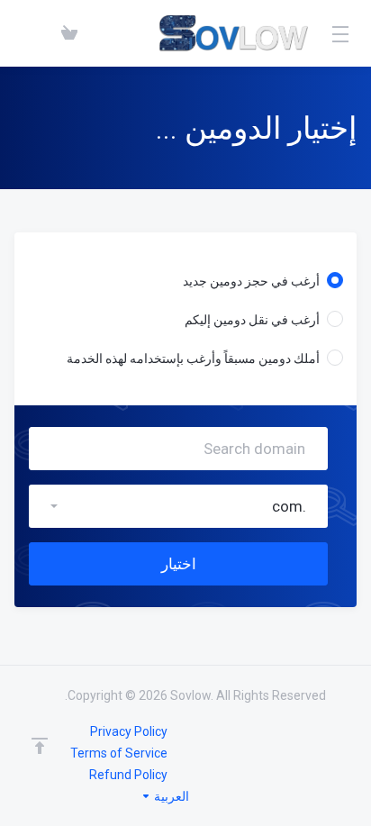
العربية (170, 796)
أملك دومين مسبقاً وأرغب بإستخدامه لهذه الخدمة (193, 358)
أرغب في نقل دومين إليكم (252, 320)
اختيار (178, 564)
